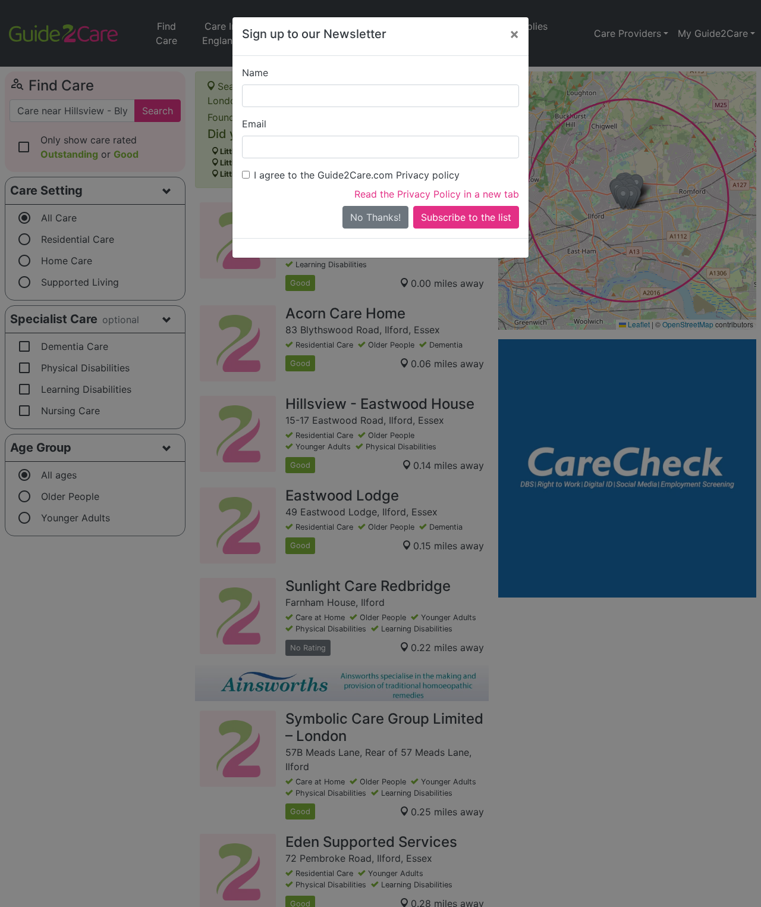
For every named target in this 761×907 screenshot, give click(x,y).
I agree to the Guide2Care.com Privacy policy (357, 175)
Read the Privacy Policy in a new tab (436, 194)
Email (254, 124)
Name (255, 73)
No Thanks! (375, 217)
